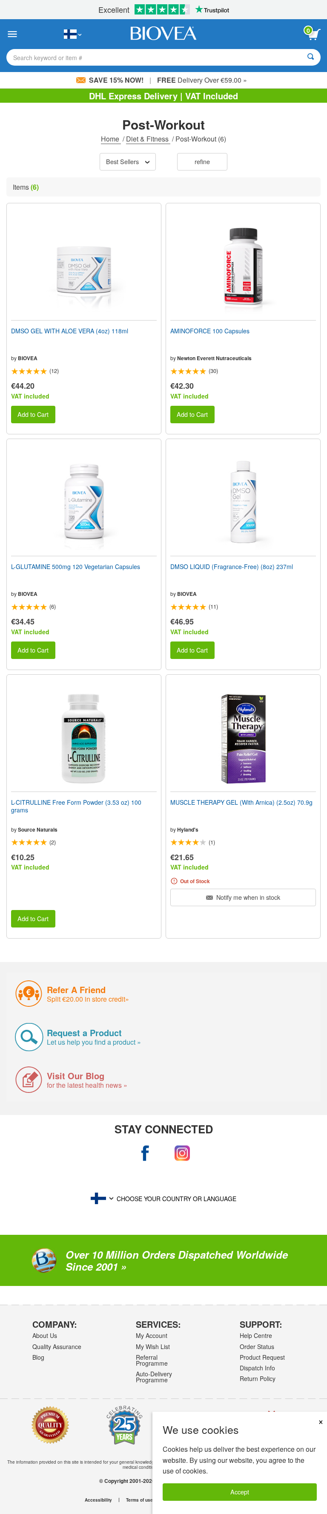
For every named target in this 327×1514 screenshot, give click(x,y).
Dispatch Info (257, 1368)
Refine (202, 161)
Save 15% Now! (116, 80)
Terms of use (139, 1500)
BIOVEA (27, 358)
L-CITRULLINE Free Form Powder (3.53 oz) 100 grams (76, 806)
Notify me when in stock (247, 897)
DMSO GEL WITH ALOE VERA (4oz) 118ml (69, 331)
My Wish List (153, 1346)
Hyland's (187, 829)
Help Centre (256, 1335)
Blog (38, 1357)
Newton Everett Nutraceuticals (214, 358)
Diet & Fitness (148, 139)
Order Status (257, 1346)
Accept (239, 1491)
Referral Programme (152, 1360)
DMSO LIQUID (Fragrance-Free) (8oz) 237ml (231, 566)
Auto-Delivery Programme (154, 1377)
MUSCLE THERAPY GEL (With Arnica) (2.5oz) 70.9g (241, 802)
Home (111, 139)
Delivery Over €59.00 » (202, 80)
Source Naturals (37, 829)
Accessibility (98, 1500)
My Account (151, 1335)
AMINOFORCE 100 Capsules (210, 331)
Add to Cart (33, 414)
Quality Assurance (56, 1346)
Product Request (262, 1357)
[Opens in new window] (145, 1153)
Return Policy (257, 1378)
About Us (44, 1335)
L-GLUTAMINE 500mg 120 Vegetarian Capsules (75, 566)
